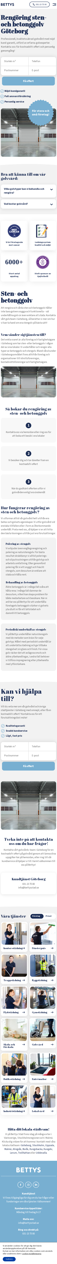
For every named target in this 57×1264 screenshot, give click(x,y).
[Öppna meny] (53, 4)
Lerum (13, 1153)
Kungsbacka (36, 1149)
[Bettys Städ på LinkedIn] (36, 1185)
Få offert (28, 81)
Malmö (8, 1149)
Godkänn (9, 1259)
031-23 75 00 (41, 4)
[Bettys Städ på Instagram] (28, 1185)
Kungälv (48, 1149)
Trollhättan (24, 1153)
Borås (25, 1149)
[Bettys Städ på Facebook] (21, 1185)
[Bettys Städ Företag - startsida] (7, 4)
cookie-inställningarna (31, 1253)
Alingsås (17, 1149)
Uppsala (49, 1145)
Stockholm (38, 1145)
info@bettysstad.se (28, 887)
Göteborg (26, 1145)
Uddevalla (41, 1153)
